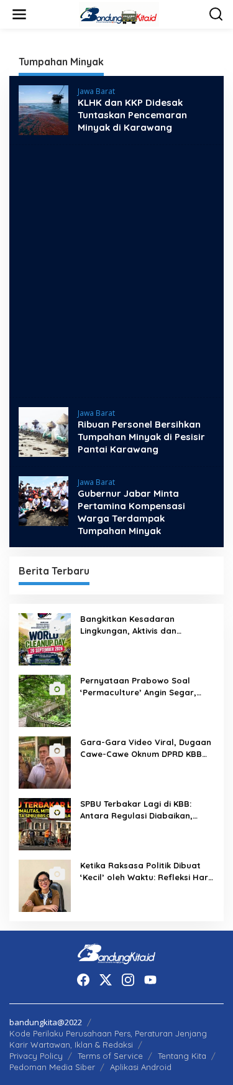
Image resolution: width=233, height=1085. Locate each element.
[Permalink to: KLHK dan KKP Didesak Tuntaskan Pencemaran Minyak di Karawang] (43, 109)
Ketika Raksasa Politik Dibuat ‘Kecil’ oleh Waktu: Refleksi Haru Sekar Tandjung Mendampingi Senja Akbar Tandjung (146, 871)
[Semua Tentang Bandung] (119, 13)
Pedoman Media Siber (52, 1067)
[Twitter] (106, 980)
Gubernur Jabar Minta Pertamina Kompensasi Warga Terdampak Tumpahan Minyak (131, 512)
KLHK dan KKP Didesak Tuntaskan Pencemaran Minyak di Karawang (132, 114)
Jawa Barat (96, 91)
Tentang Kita (182, 1056)
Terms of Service (110, 1056)
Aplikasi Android (140, 1067)
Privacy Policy (36, 1056)
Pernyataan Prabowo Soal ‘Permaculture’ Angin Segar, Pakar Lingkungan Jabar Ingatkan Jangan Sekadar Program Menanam (138, 686)
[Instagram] (128, 980)
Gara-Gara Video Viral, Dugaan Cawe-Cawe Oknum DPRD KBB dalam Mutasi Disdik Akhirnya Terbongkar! (145, 748)
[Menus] (19, 14)
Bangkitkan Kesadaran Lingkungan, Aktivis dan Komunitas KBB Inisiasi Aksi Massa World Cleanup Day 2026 (145, 625)
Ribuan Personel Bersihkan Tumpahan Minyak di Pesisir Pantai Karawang (141, 436)
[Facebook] (83, 980)
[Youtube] (150, 980)
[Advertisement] (116, 271)
